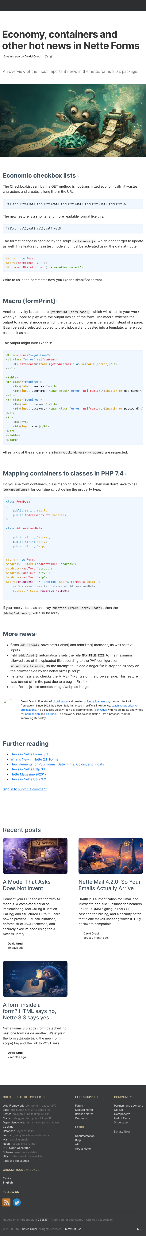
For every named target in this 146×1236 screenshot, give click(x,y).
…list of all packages (16, 1160)
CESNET (43, 1219)
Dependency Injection (31, 1122)
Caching (8, 1126)
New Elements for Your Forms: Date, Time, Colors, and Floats (57, 764)
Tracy (27, 1118)
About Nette (83, 1148)
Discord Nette (84, 1109)
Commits (81, 1118)
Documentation (84, 1135)
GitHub (118, 1109)
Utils (23, 1156)
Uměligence (60, 701)
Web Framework (30, 1105)
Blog (78, 1140)
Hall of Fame (122, 1118)
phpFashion (32, 713)
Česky (7, 1178)
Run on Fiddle (139, 257)
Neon (19, 1143)
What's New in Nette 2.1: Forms (34, 759)
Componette (122, 1113)
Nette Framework (98, 701)
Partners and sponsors (128, 1105)
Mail (16, 1139)
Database (18, 1131)
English (8, 1182)
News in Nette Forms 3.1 (29, 754)
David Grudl (33, 56)
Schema (21, 1152)
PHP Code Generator (16, 1147)
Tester (26, 1113)
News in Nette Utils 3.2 (28, 779)
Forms (26, 1135)
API (77, 1144)
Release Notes (84, 1113)
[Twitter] (16, 1202)
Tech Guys (100, 709)
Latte (27, 1109)
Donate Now (122, 1131)
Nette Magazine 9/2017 (28, 774)
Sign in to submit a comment (25, 789)
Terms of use (73, 1229)
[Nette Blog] (6, 1202)
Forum (79, 1105)
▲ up (139, 1229)
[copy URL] (77, 175)
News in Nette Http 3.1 (27, 769)
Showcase (121, 1122)
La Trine (51, 713)
